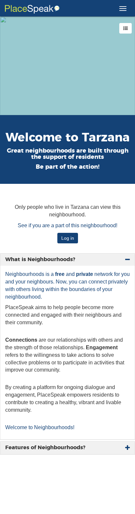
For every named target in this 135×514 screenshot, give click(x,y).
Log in (67, 238)
